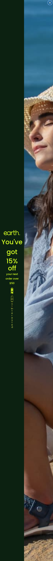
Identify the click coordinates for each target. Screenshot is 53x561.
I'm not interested (12, 298)
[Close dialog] (50, 3)
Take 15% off (12, 291)
